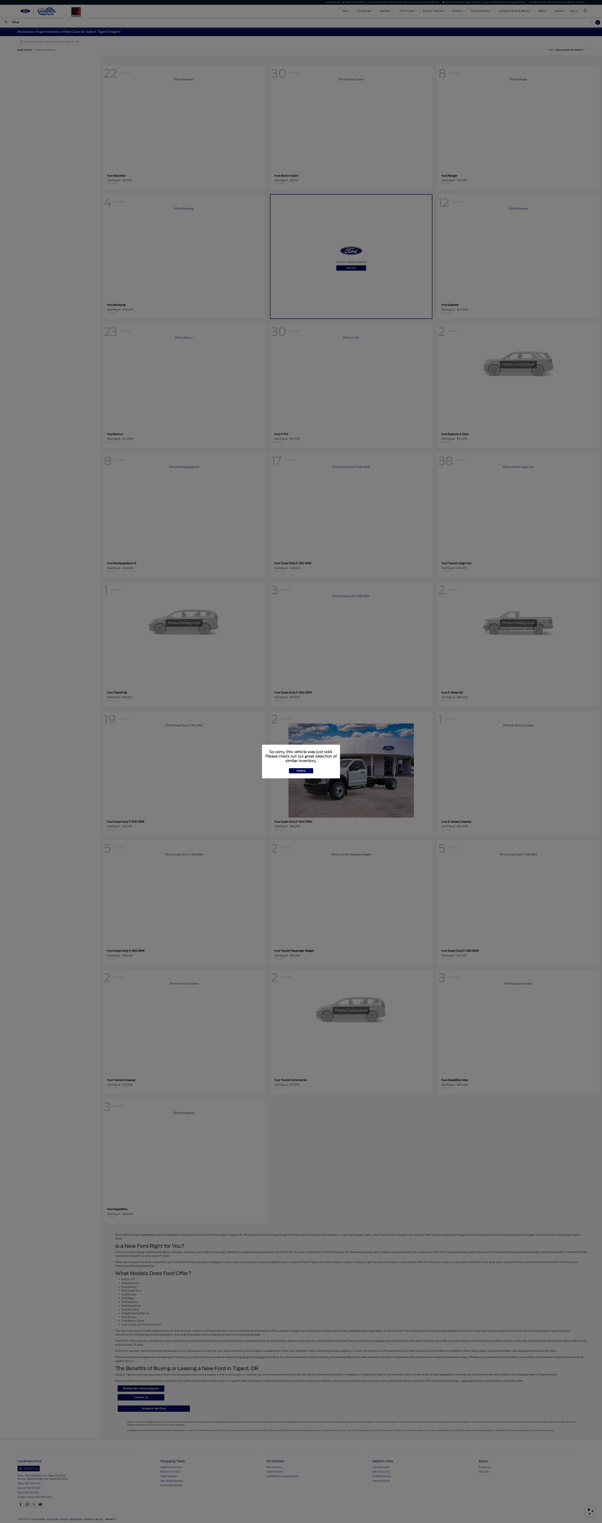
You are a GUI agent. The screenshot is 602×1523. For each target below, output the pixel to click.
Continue (301, 771)
